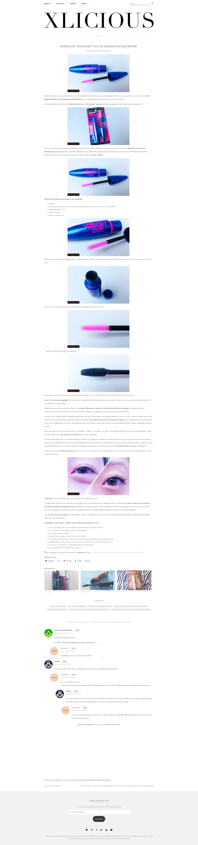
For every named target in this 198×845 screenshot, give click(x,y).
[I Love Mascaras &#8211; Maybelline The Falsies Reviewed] (61, 580)
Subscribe (99, 819)
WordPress (127, 838)
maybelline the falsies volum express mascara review (89, 609)
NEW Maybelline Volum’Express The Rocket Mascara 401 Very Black (117, 552)
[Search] (152, 3)
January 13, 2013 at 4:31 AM (73, 694)
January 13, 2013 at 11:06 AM (79, 710)
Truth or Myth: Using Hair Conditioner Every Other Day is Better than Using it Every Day (116, 786)
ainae (57, 661)
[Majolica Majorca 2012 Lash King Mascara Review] (134, 580)
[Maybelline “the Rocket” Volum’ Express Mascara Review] (98, 73)
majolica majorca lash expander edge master (130, 606)
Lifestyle (60, 3)
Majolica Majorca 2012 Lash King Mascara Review (134, 591)
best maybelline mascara (77, 606)
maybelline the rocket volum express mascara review (130, 609)
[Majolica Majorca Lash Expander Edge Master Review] (98, 580)
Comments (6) (98, 601)
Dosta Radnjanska (63, 630)
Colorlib (114, 838)
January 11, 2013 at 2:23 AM (62, 664)
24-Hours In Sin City (53, 786)
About (84, 3)
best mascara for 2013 (58, 606)
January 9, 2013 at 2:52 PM (62, 633)
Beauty (47, 3)
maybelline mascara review (57, 609)
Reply (77, 630)
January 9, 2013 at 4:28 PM (67, 651)
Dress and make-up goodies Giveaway (78, 642)
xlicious (107, 51)
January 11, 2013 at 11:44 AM (67, 677)
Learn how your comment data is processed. (93, 780)
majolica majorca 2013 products (100, 606)
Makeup (99, 36)
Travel (73, 3)
